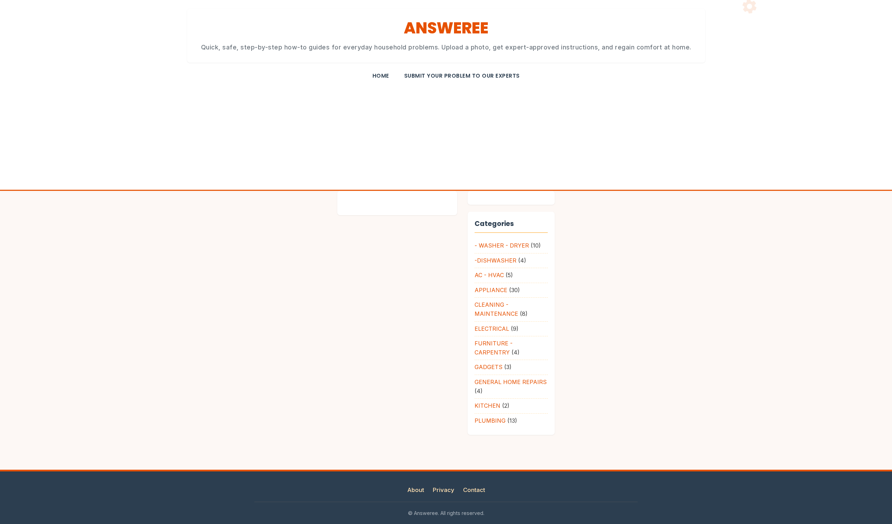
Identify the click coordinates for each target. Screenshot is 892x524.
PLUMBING (490, 420)
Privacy (443, 489)
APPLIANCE (491, 290)
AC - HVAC (489, 275)
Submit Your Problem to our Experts (462, 75)
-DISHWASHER (495, 260)
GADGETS (488, 366)
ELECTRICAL (492, 328)
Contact (474, 489)
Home (380, 75)
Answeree (446, 28)
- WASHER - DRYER (502, 245)
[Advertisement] (446, 137)
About (415, 489)
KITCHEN (487, 405)
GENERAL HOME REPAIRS (511, 381)
